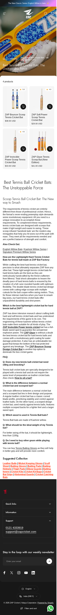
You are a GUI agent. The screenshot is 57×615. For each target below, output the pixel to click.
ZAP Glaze (29, 333)
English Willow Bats (12, 249)
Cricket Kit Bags (33, 472)
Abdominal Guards (24, 474)
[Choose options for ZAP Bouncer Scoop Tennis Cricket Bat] (23, 106)
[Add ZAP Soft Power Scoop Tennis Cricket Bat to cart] (50, 106)
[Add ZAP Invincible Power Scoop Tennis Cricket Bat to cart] (23, 149)
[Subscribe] (47, 567)
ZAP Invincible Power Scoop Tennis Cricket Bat (15, 160)
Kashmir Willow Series (35, 249)
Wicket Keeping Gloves (30, 463)
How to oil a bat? (23, 378)
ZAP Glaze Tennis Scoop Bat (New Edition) (40, 160)
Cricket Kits (17, 472)
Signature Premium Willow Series (19, 252)
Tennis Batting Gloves (26, 448)
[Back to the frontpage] (4, 59)
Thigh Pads (19, 469)
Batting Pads (34, 466)
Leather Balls (10, 463)
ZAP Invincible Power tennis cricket (21, 327)
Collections (12, 59)
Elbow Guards (34, 469)
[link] (14, 531)
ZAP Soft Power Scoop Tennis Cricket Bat (39, 117)
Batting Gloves (18, 466)
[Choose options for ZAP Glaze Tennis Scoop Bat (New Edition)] (50, 149)
